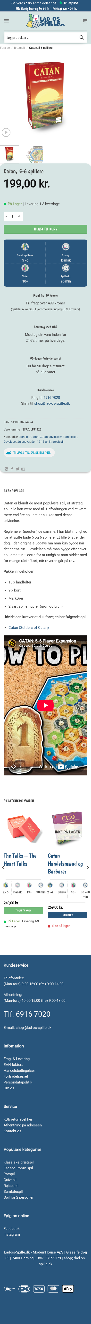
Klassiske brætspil (19, 1162)
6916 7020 (51, 397)
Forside (5, 48)
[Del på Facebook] (12, 469)
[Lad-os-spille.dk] (46, 21)
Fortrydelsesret (16, 1076)
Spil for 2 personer (18, 1197)
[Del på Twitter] (17, 469)
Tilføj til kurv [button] (23, 910)
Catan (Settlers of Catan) (28, 627)
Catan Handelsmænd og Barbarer (65, 863)
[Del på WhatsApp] (6, 469)
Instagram (12, 1234)
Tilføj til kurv (46, 229)
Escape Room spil (18, 1168)
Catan (35, 437)
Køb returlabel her (18, 1119)
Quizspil (10, 1180)
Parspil (9, 1174)
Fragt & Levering (17, 1059)
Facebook (12, 1228)
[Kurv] (85, 21)
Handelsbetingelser (19, 1070)
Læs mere (68, 915)
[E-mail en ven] (23, 469)
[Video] (6, 132)
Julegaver (23, 441)
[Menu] (6, 21)
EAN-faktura (13, 1065)
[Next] (83, 96)
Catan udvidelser (51, 437)
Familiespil (70, 437)
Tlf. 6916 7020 (27, 1014)
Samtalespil (13, 1191)
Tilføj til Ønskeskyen (32, 452)
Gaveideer (10, 441)
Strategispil (56, 441)
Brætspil (19, 48)
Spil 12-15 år (39, 441)
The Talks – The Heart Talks (20, 859)
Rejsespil (11, 1186)
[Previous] (8, 96)
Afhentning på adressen (23, 1125)
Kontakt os (12, 1131)
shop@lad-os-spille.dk (52, 403)
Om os (9, 1088)
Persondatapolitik (18, 1082)
